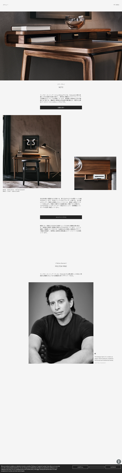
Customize (113, 467)
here (38, 469)
